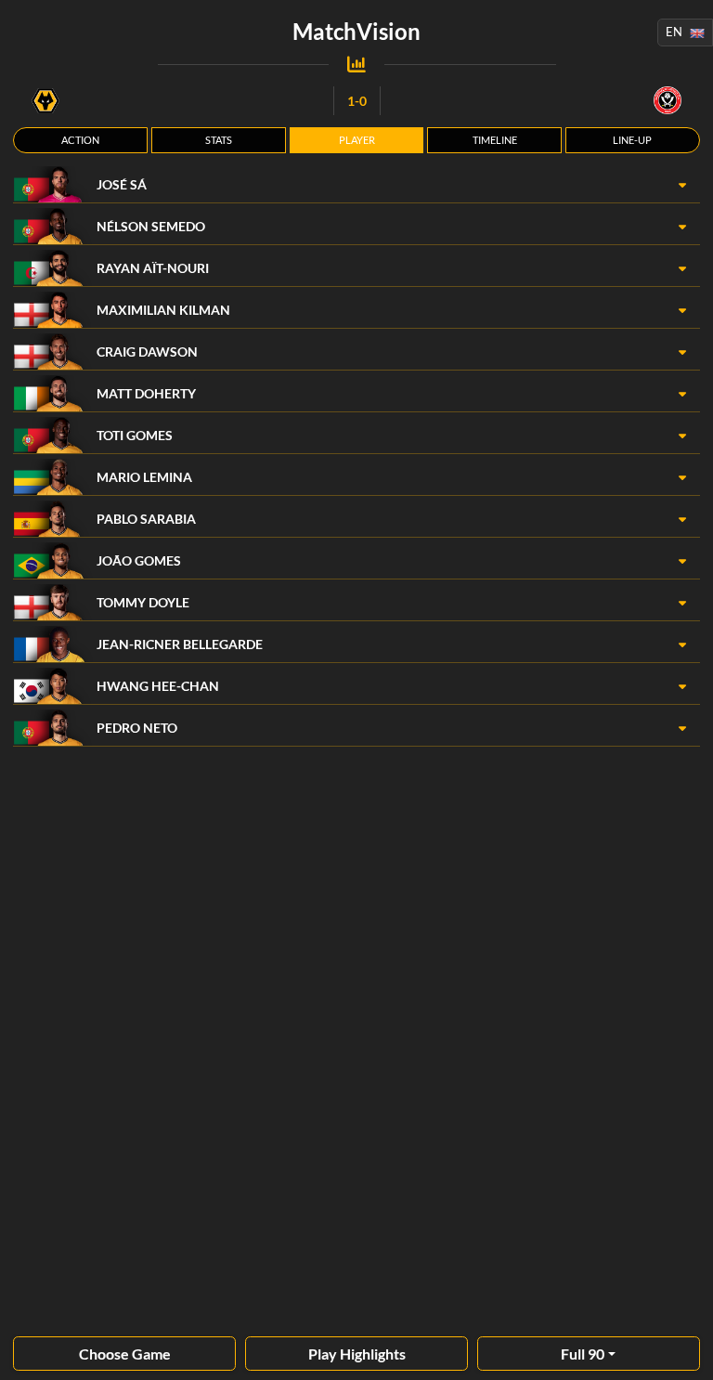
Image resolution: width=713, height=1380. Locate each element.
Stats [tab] (218, 140)
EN (674, 31)
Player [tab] (357, 140)
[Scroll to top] (685, 1352)
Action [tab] (80, 140)
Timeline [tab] (495, 140)
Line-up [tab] (632, 140)
